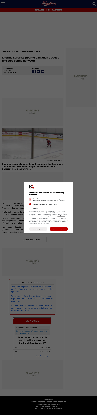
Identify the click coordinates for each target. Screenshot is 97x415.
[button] (48, 208)
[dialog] (48, 207)
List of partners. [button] (61, 216)
